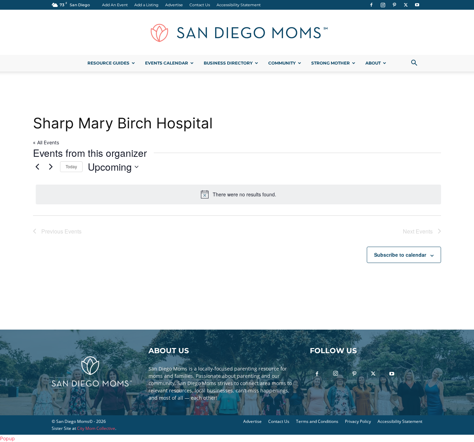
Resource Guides (108, 63)
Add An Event (115, 4)
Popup (7, 438)
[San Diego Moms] (237, 32)
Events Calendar (166, 63)
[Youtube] (417, 5)
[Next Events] (50, 167)
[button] (414, 63)
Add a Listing (146, 4)
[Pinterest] (394, 5)
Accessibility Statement (239, 4)
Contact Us (199, 4)
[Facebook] (371, 5)
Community (282, 63)
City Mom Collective (96, 428)
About (373, 63)
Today (71, 166)
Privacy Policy (358, 421)
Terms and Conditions (317, 421)
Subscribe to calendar (400, 254)
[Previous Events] (37, 167)
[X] (405, 5)
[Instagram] (383, 5)
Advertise (174, 4)
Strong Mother (330, 63)
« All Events (46, 142)
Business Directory (228, 63)
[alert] (238, 194)
